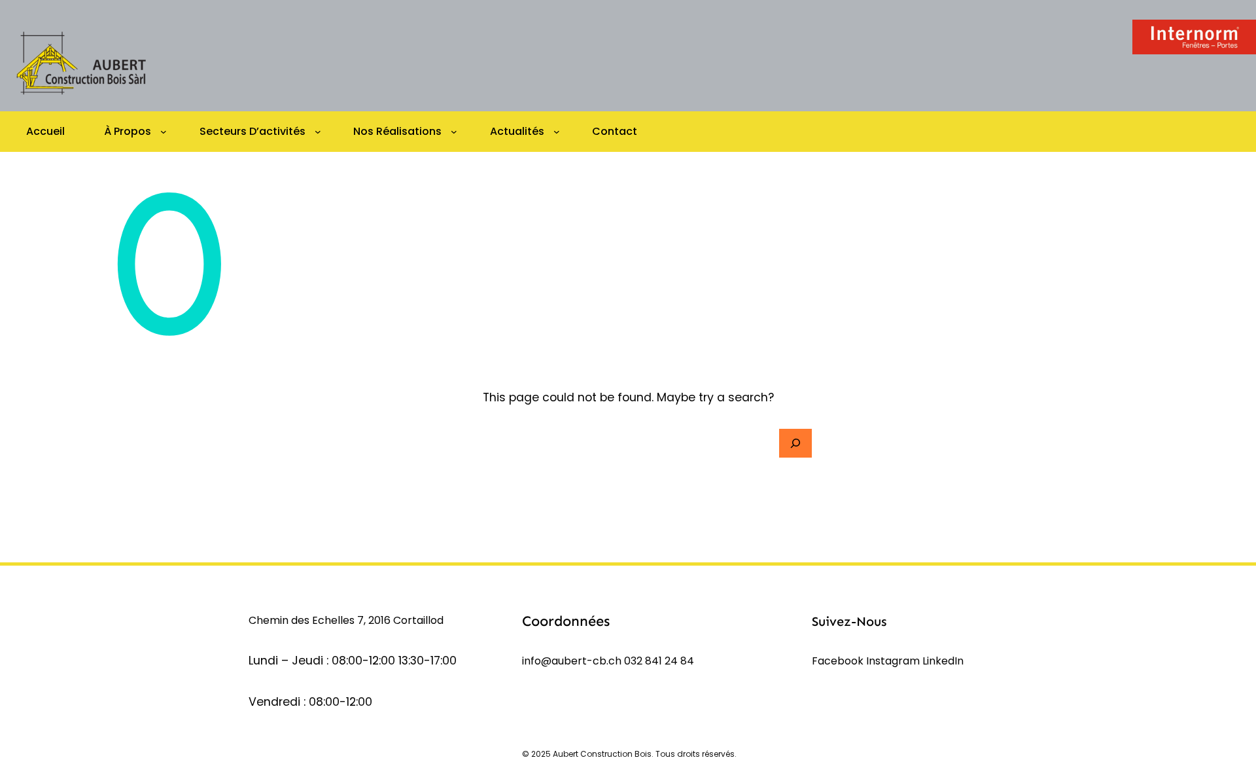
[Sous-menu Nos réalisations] (454, 131)
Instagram (894, 660)
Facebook (839, 660)
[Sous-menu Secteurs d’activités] (318, 131)
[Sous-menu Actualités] (556, 131)
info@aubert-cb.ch (571, 660)
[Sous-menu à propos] (163, 131)
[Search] (795, 443)
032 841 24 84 (659, 660)
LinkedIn (943, 660)
